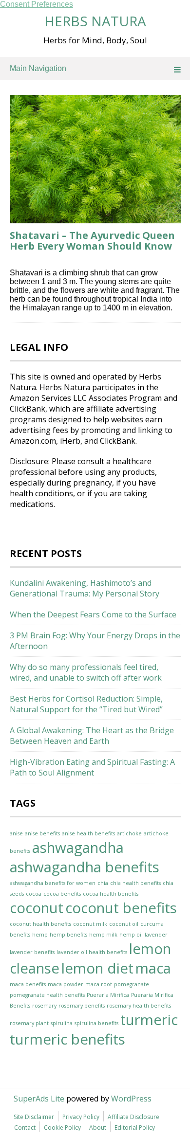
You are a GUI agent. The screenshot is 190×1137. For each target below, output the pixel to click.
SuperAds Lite (39, 1098)
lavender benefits (32, 952)
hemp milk (103, 934)
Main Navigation (38, 68)
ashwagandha (78, 847)
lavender (156, 934)
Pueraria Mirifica (108, 995)
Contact (25, 1127)
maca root (98, 984)
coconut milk (90, 923)
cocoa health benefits (110, 893)
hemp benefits (68, 934)
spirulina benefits (96, 1023)
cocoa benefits (62, 893)
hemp (40, 934)
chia (102, 883)
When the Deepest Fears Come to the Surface (93, 614)
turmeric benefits (67, 1039)
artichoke (129, 833)
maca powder (65, 984)
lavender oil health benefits (92, 952)
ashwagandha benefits (84, 867)
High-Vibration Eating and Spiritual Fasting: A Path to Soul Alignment (92, 767)
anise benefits (42, 833)
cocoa (33, 893)
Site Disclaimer (34, 1117)
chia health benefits (135, 883)
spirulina (62, 1023)
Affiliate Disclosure (133, 1117)
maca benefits (28, 984)
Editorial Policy (134, 1127)
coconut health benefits (40, 923)
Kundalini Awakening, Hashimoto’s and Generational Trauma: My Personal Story (84, 588)
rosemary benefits (81, 1005)
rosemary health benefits (139, 1005)
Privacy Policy (80, 1117)
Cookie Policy (62, 1127)
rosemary (44, 1005)
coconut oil (123, 923)
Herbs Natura (95, 21)
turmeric (149, 1019)
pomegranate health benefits (47, 995)
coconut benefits (121, 908)
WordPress (131, 1098)
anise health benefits (88, 833)
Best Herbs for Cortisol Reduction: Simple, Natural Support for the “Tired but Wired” (86, 704)
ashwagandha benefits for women (52, 883)
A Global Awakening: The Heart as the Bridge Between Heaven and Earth (92, 735)
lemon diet (97, 968)
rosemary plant (29, 1023)
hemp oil (131, 934)
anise (16, 833)
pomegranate (131, 984)
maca (153, 968)
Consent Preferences (36, 4)
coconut (36, 908)
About (97, 1127)
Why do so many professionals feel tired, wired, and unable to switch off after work (86, 672)
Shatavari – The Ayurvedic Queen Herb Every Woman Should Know (92, 241)
